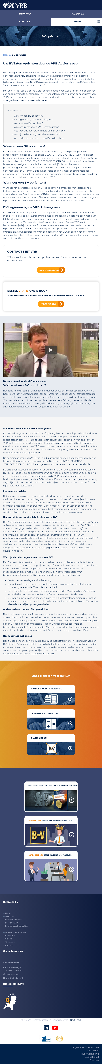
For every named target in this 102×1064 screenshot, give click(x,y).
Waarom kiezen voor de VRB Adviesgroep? (36, 127)
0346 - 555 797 (12, 974)
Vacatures (9, 942)
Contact (9, 945)
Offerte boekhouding (15, 932)
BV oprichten (11, 923)
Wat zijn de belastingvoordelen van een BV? (37, 134)
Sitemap (94, 1060)
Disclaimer (93, 1050)
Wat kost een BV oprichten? (28, 123)
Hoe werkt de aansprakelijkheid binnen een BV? (39, 130)
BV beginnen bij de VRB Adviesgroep (33, 119)
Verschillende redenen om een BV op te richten (39, 138)
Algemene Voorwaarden (85, 1047)
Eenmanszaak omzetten (16, 926)
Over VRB (9, 916)
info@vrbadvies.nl (14, 978)
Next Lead (75, 1020)
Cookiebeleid (92, 1057)
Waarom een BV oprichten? (28, 116)
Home (6, 55)
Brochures (10, 935)
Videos (8, 939)
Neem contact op (49, 270)
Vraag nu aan (48, 304)
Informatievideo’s (13, 919)
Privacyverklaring (89, 1054)
